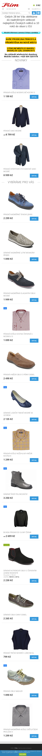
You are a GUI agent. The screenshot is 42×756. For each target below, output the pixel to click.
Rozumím (23, 754)
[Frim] (10, 4)
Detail (34, 97)
